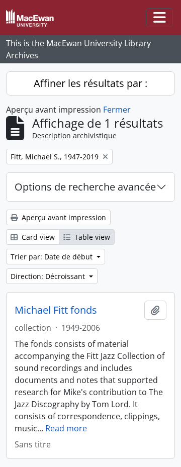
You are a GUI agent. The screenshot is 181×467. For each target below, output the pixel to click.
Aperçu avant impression (63, 217)
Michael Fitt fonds (56, 310)
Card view (37, 237)
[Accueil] (34, 18)
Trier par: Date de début (53, 256)
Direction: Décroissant (49, 276)
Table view (91, 237)
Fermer (117, 109)
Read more (66, 428)
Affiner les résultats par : (90, 83)
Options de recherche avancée (85, 187)
